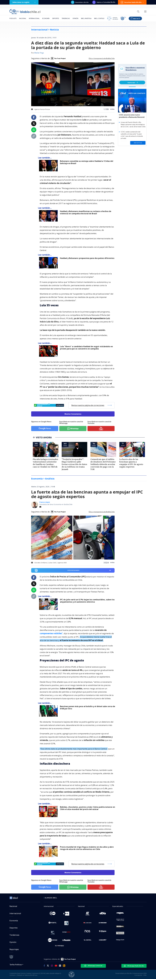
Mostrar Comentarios (73, 414)
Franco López (44, 502)
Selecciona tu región (20, 2)
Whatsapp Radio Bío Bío (135, 966)
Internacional (34, 18)
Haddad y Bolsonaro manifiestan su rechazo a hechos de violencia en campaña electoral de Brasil (85, 212)
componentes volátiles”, (51, 633)
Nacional (22, 18)
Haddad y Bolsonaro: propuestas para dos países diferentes (87, 258)
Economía (46, 18)
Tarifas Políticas (16, 964)
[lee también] (49, 604)
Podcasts (12, 18)
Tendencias (66, 18)
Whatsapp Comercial (94, 966)
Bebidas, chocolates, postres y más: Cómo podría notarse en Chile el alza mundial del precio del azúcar (87, 808)
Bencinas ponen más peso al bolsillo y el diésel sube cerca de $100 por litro (87, 707)
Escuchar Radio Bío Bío (133, 2)
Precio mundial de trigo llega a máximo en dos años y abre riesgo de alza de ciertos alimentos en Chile (87, 848)
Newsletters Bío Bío (82, 2)
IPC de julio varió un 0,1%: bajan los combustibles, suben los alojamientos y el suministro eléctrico (87, 600)
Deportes (55, 18)
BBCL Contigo (99, 18)
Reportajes (14, 949)
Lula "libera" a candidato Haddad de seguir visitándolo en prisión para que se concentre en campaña (86, 347)
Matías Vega (39, 53)
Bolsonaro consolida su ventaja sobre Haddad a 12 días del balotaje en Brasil (86, 162)
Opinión (75, 18)
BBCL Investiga (86, 18)
